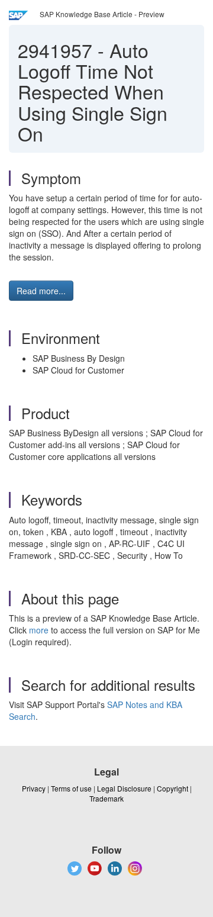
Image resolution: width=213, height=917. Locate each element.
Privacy (34, 788)
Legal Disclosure (124, 788)
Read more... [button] (41, 291)
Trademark (106, 798)
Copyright (172, 788)
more (39, 630)
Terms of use (71, 788)
